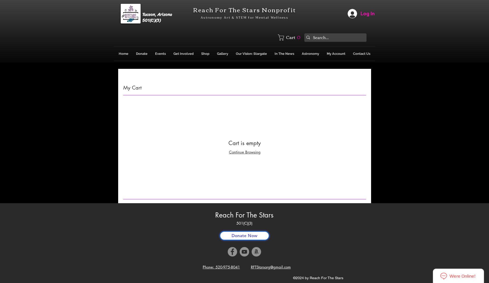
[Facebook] (232, 251)
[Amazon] (256, 251)
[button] (290, 37)
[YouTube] (244, 251)
